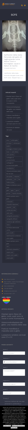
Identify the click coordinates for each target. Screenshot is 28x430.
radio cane (9, 213)
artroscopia (17, 143)
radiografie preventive (12, 216)
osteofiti (8, 207)
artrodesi (8, 143)
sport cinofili (9, 233)
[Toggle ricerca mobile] (22, 5)
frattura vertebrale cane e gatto (13, 186)
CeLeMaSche (10, 168)
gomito (8, 193)
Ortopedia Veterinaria (10, 68)
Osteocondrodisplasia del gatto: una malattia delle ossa (13, 109)
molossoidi (9, 201)
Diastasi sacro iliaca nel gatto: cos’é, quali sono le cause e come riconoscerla (12, 316)
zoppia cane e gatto (11, 255)
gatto (12, 190)
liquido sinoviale (16, 193)
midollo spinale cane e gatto (12, 197)
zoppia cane (9, 252)
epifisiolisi (9, 179)
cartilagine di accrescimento (10, 159)
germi (17, 190)
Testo (5, 367)
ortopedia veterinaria (12, 204)
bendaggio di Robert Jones (13, 149)
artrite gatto (14, 140)
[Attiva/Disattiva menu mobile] (25, 5)
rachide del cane (11, 210)
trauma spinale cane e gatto (12, 242)
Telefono (6, 358)
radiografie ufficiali (11, 219)
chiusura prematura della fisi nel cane (13, 172)
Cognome (6, 380)
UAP (7, 246)
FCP (15, 179)
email (5, 389)
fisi (19, 179)
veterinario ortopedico (12, 249)
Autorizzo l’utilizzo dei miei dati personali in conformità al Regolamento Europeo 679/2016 (14, 404)
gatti (7, 190)
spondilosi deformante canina (12, 229)
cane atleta (15, 152)
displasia (16, 176)
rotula (8, 224)
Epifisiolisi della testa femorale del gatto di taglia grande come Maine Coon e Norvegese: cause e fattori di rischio (14, 32)
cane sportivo (10, 154)
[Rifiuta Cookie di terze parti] (26, 418)
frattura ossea (10, 182)
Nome (5, 349)
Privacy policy (14, 427)
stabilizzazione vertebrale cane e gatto (13, 237)
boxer (8, 152)
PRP (14, 207)
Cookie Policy (15, 412)
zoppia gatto (9, 258)
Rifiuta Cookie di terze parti (18, 425)
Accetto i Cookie (7, 425)
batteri (8, 146)
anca (7, 140)
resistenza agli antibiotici (13, 222)
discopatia (9, 176)
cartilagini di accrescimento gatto (12, 164)
